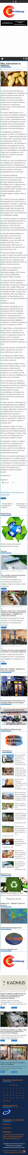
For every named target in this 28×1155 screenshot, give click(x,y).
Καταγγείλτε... (7, 1124)
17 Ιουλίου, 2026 (5, 1027)
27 (20, 1098)
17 (10, 1095)
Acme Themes (20, 1152)
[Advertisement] (14, 42)
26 (16, 1098)
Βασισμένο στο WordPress (10, 1150)
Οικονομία (3, 498)
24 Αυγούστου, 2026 (7, 606)
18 (13, 1095)
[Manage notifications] (24, 1151)
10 (10, 1093)
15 (4, 1095)
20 (20, 1095)
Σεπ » (8, 1100)
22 (4, 1098)
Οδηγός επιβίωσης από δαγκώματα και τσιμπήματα (6, 505)
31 (10, 1100)
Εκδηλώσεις (14, 1007)
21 (23, 1095)
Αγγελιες (2, 1007)
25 (13, 1098)
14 (23, 1093)
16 (7, 1095)
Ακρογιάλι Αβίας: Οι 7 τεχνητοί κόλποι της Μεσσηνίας (21, 505)
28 (23, 1098)
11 (13, 1093)
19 (16, 1095)
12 (16, 1093)
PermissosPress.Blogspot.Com (11, 1138)
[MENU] (26, 59)
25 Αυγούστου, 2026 (7, 571)
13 (20, 1093)
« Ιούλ (4, 1100)
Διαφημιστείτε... (7, 1128)
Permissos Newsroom (18, 69)
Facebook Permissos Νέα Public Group (13, 1134)
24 (10, 1098)
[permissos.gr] (2, 59)
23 (7, 1098)
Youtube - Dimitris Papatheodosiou (13, 1136)
